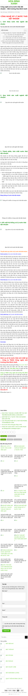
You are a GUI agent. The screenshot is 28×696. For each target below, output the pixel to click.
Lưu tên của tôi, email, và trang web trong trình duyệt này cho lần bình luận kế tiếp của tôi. (13, 625)
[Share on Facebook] (4, 432)
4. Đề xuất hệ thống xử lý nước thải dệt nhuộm (15, 39)
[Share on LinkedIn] (14, 432)
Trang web (4, 616)
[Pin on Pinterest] (11, 432)
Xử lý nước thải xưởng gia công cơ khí (12, 424)
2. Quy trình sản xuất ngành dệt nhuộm (14, 36)
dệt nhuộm (9, 439)
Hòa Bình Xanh (14, 2)
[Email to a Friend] (9, 432)
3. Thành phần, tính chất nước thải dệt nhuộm (15, 37)
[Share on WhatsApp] (1, 432)
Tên (3, 603)
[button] (24, 30)
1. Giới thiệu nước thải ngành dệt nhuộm (15, 34)
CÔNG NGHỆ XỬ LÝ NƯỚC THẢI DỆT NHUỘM (14, 33)
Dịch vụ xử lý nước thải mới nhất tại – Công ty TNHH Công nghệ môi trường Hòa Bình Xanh (13, 42)
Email (4, 610)
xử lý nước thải (23, 364)
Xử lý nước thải (11, 436)
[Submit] (26, 637)
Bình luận (5, 591)
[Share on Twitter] (6, 432)
